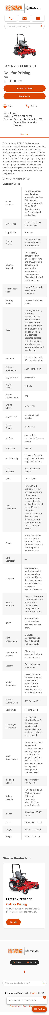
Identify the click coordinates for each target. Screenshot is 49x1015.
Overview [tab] (24, 134)
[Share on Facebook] (5, 81)
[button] (11, 18)
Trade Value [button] (24, 96)
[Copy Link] (20, 81)
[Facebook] (24, 971)
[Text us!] (39, 1009)
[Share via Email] (15, 81)
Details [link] (13, 922)
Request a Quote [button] (24, 88)
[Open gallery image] (25, 46)
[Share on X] (10, 81)
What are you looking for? (19, 26)
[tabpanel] (25, 46)
